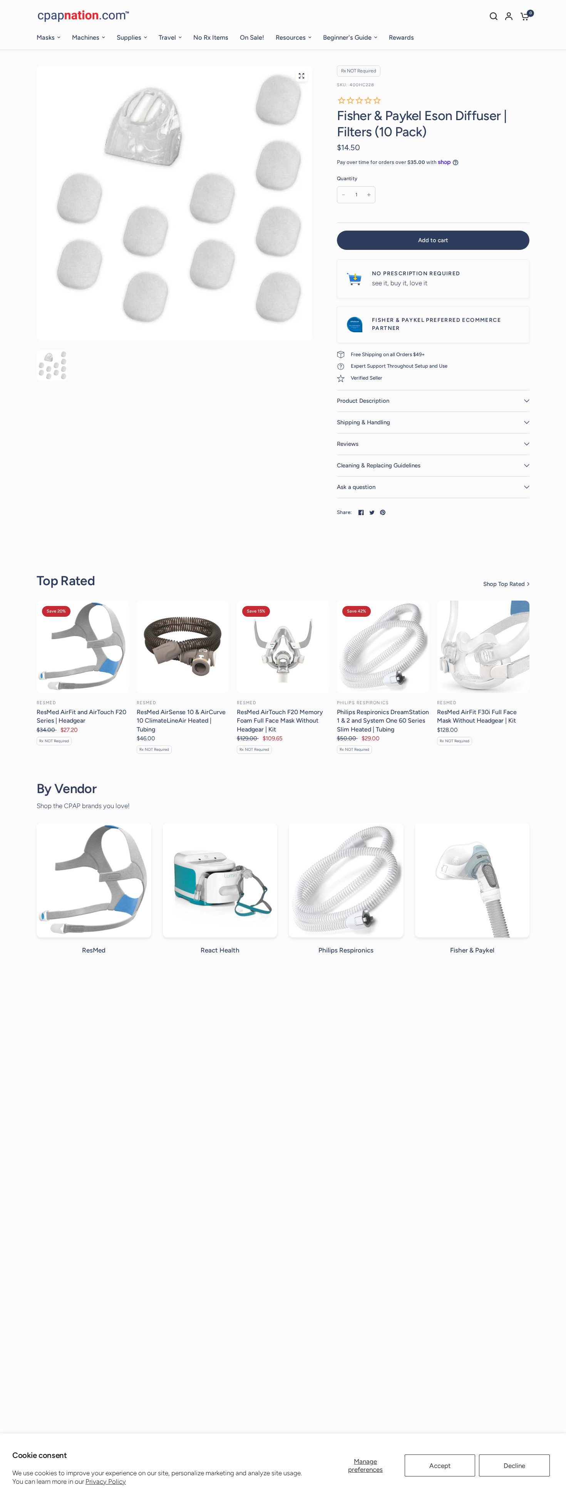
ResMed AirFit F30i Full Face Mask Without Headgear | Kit (477, 716)
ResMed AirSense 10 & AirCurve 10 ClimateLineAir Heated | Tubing (181, 720)
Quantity (347, 178)
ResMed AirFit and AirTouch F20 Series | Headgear (81, 716)
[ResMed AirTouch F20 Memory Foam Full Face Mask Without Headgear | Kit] (283, 647)
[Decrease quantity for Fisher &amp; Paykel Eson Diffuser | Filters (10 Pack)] (343, 195)
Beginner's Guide (347, 37)
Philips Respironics (363, 702)
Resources (291, 37)
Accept (439, 1466)
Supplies (129, 37)
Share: (344, 512)
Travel (167, 37)
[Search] (493, 16)
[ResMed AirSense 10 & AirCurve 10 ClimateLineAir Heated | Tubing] (183, 647)
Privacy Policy (105, 1481)
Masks (46, 37)
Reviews (347, 443)
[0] (522, 16)
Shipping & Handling (363, 422)
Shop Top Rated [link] (504, 584)
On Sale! (252, 37)
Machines (85, 37)
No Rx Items (210, 37)
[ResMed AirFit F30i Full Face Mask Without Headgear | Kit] (483, 647)
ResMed (47, 702)
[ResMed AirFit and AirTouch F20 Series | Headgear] (83, 647)
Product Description (363, 400)
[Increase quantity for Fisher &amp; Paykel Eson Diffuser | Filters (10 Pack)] (369, 195)
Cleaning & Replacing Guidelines (378, 465)
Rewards (401, 37)
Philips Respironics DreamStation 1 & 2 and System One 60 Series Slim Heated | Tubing (383, 720)
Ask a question (356, 487)
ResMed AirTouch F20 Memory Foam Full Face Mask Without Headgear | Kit (280, 720)
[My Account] (508, 16)
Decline (514, 1466)
